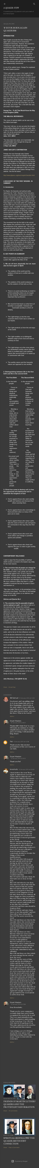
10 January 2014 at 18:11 (18, 723)
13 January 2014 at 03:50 (26, 769)
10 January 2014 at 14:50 (27, 698)
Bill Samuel (14, 698)
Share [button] (5, 687)
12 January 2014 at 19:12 (18, 758)
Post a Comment (14, 1147)
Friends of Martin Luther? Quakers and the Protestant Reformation (19, 1104)
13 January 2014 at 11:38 (18, 1004)
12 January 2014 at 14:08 (21, 741)
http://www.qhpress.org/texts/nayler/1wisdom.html (19, 175)
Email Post (12, 687)
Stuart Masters (15, 721)
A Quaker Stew (11, 8)
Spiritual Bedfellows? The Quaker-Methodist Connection (19, 1141)
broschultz (14, 769)
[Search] (34, 3)
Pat (11, 742)
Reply (12, 716)
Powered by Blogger (21, 1161)
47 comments (13, 1111)
